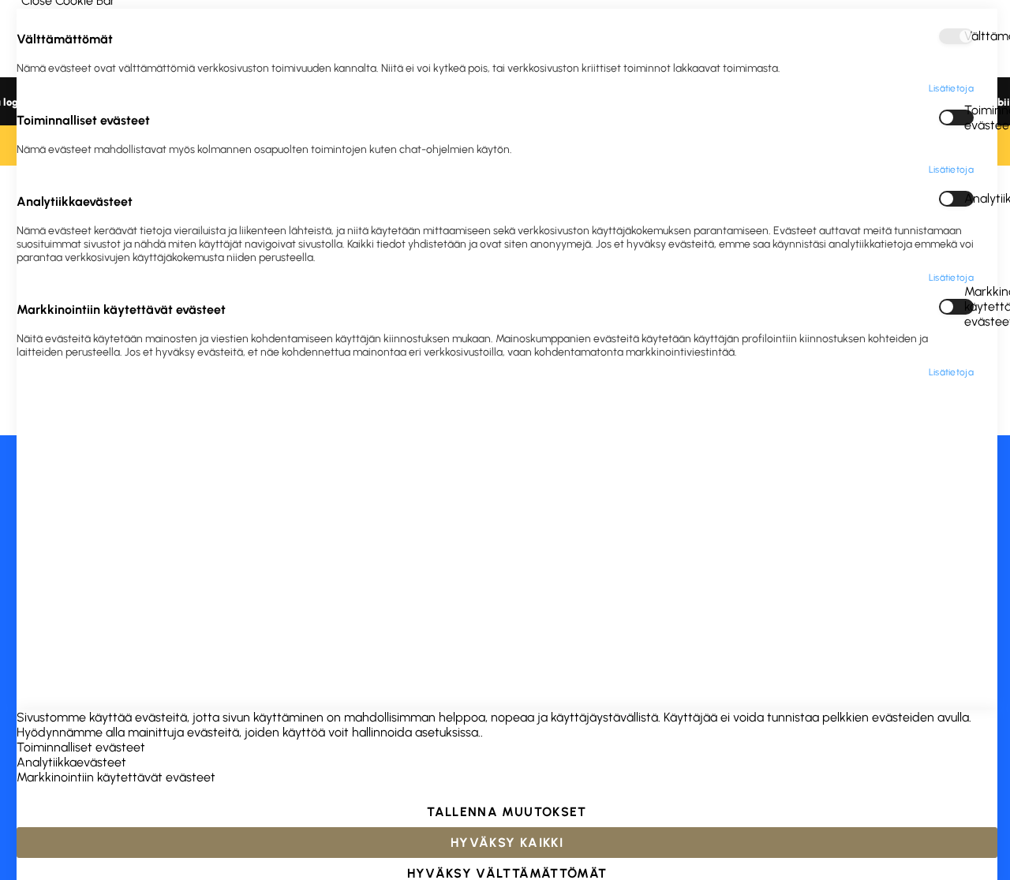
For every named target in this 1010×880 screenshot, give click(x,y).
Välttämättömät (969, 35)
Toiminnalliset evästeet (969, 117)
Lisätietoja (951, 88)
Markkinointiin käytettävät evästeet (969, 307)
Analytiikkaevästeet (969, 198)
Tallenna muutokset (506, 811)
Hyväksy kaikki (507, 842)
